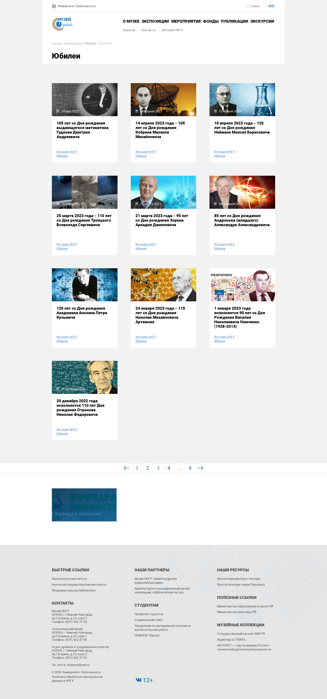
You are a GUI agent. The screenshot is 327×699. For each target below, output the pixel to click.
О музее (131, 21)
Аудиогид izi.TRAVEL (231, 639)
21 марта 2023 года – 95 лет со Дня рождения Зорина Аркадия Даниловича (161, 220)
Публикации (234, 21)
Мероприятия (186, 21)
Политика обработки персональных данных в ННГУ (77, 679)
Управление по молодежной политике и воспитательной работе (163, 628)
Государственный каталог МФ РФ (241, 634)
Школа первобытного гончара (238, 579)
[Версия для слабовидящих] (271, 5)
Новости (129, 30)
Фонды (211, 21)
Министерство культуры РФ (236, 612)
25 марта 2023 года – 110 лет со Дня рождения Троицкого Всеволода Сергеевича (84, 220)
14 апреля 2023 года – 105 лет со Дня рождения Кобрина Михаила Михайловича (160, 130)
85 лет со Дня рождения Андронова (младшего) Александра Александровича (242, 220)
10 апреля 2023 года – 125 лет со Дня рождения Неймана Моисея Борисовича (242, 128)
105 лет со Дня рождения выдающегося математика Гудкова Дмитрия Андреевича (82, 130)
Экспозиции (155, 21)
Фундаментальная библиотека (73, 590)
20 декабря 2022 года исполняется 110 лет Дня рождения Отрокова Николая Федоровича (80, 408)
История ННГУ (172, 30)
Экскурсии (262, 21)
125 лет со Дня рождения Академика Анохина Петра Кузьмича (82, 313)
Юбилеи (62, 156)
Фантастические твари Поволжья (241, 584)
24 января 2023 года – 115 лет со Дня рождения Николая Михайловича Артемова (160, 315)
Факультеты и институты (69, 579)
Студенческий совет (149, 620)
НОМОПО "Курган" (147, 635)
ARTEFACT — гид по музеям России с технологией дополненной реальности (244, 647)
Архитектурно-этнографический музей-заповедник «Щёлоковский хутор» (162, 590)
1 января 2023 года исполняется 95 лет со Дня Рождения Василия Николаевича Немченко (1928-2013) (239, 317)
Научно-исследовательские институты (79, 584)
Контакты (149, 30)
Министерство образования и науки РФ (245, 606)
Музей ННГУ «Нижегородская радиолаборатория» (156, 581)
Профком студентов (149, 614)
